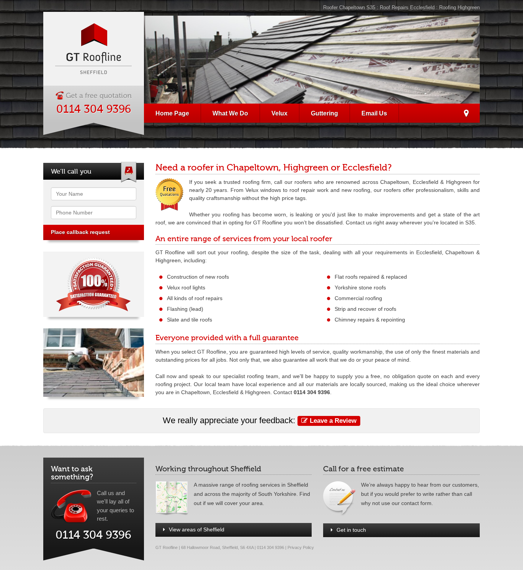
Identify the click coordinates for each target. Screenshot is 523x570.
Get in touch (351, 530)
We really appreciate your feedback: (259, 420)
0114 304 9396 (93, 109)
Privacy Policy (301, 547)
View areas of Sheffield (196, 529)
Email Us (374, 113)
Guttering (324, 113)
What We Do (230, 113)
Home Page (172, 113)
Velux (279, 113)
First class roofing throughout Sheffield (466, 114)
